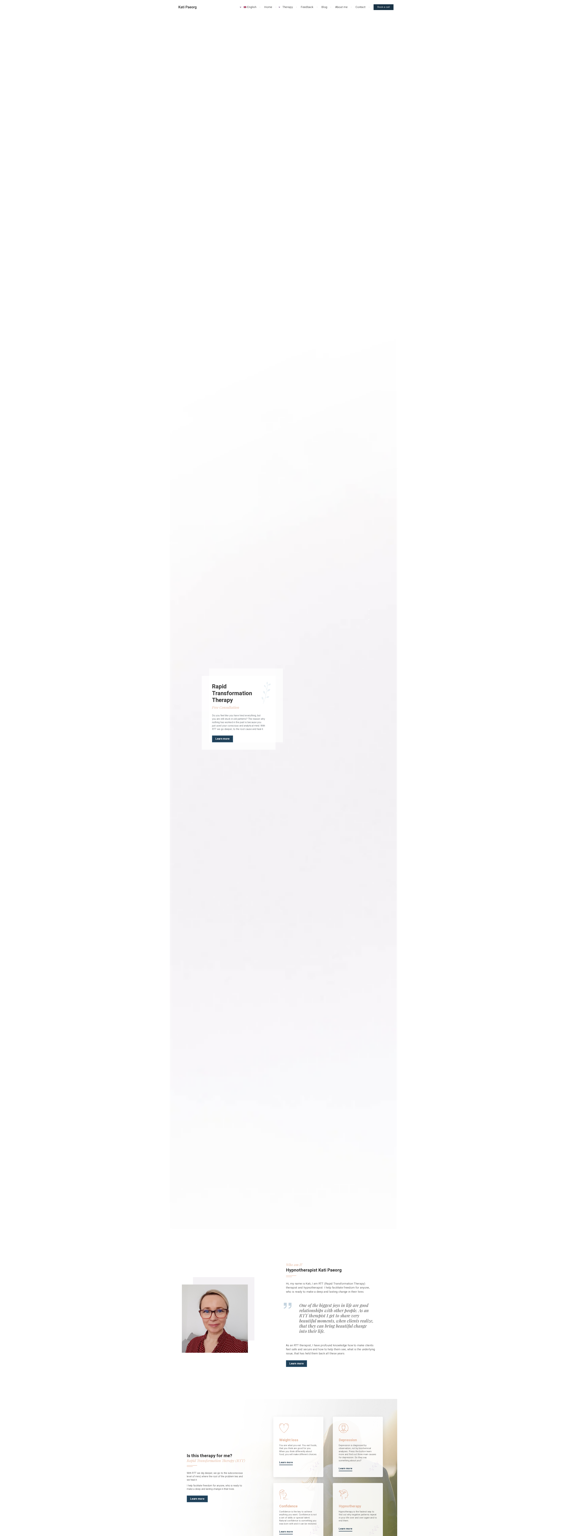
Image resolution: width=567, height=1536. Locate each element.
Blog (324, 7)
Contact (360, 7)
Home (268, 7)
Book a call (383, 7)
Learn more (286, 1462)
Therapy (287, 7)
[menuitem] (250, 7)
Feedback (307, 7)
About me (341, 7)
